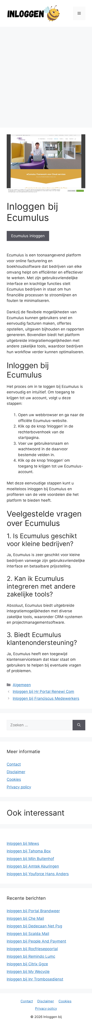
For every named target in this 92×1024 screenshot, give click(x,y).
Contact (14, 764)
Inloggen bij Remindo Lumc (31, 956)
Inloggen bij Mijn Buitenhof (30, 858)
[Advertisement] (46, 75)
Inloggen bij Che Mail (25, 918)
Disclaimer (16, 772)
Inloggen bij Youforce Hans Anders (38, 874)
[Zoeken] (79, 725)
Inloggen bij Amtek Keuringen (33, 866)
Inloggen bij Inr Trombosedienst (35, 979)
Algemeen (22, 685)
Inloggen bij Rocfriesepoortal (32, 949)
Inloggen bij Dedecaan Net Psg (34, 926)
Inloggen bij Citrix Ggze (27, 964)
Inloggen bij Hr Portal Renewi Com (43, 691)
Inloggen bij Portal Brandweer (33, 911)
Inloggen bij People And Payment (36, 941)
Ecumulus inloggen (28, 236)
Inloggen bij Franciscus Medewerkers (46, 698)
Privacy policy (19, 787)
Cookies (14, 779)
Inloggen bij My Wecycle (28, 971)
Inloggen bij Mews (23, 843)
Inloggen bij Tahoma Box (29, 851)
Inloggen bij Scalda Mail (28, 933)
